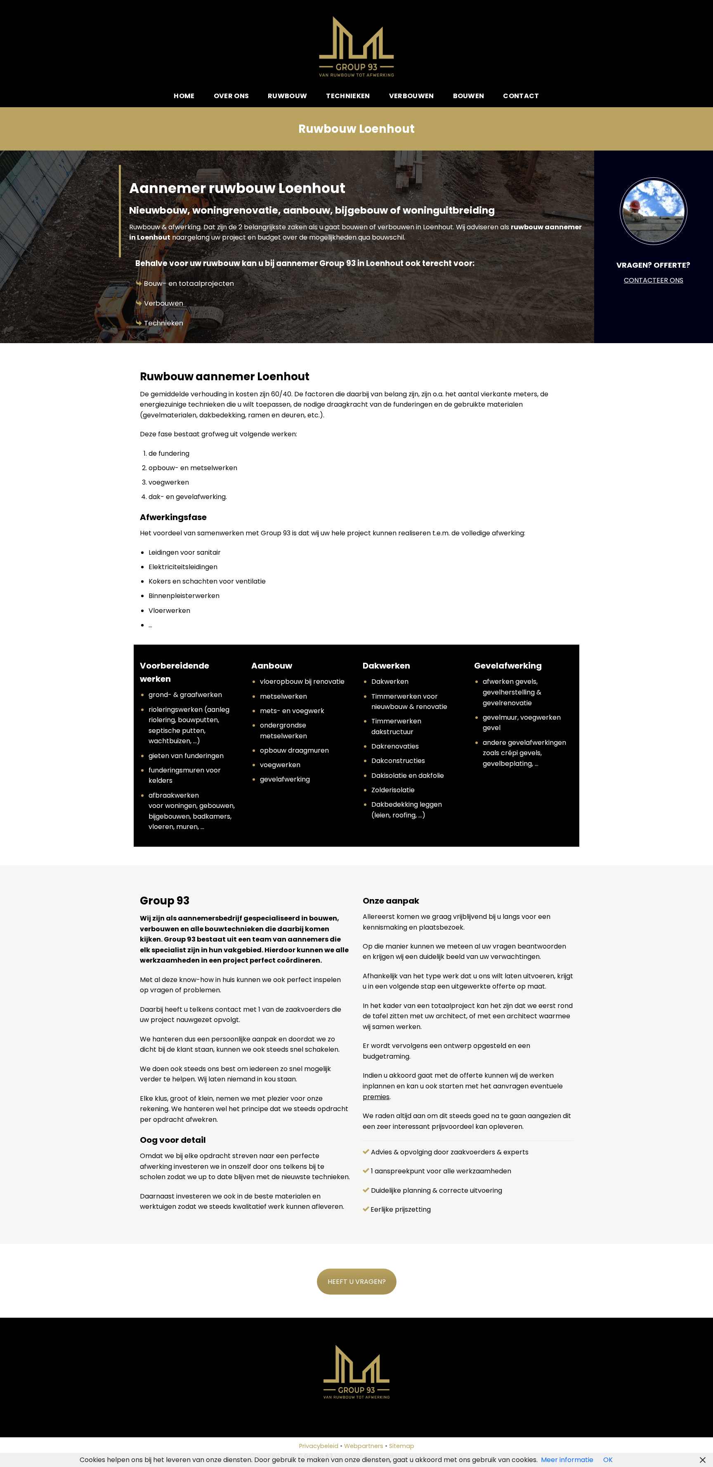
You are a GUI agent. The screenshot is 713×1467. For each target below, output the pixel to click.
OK (608, 1460)
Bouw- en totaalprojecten (189, 283)
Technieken (348, 96)
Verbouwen (411, 96)
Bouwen (468, 96)
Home (184, 96)
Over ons (231, 96)
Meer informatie (567, 1460)
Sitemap (401, 1446)
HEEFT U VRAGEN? (357, 1281)
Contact (521, 96)
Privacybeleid (318, 1446)
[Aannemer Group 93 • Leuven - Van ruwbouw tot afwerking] (357, 46)
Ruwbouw (287, 96)
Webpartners (363, 1446)
